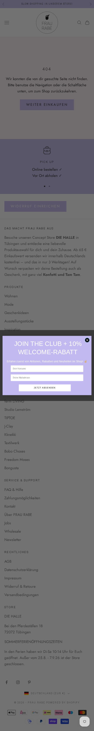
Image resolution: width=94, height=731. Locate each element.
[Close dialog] (87, 340)
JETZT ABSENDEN (45, 388)
